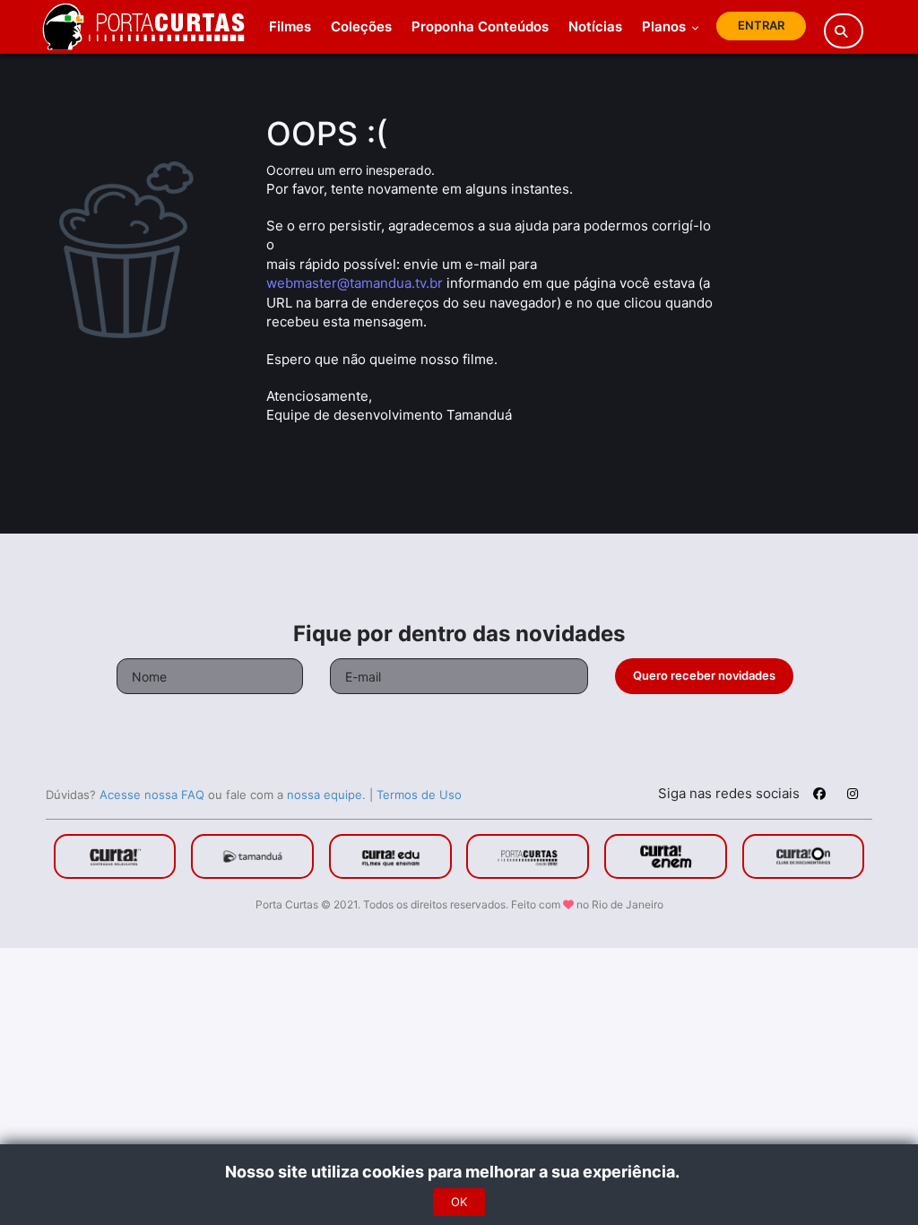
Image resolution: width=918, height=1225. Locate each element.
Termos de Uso (419, 794)
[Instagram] (852, 796)
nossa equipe (324, 794)
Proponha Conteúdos (480, 26)
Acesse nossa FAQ (152, 794)
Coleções (361, 26)
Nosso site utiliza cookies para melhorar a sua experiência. (459, 1171)
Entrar (761, 25)
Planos (665, 26)
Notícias (595, 26)
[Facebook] (819, 796)
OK (459, 1202)
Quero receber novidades (704, 675)
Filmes (290, 26)
